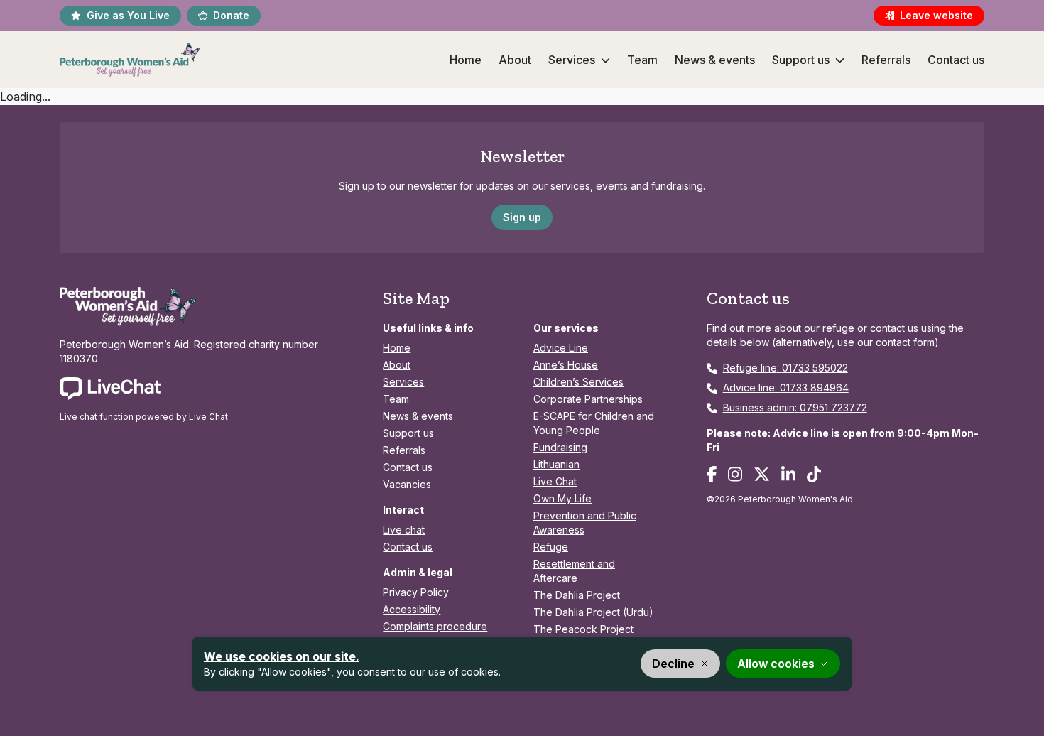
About (515, 60)
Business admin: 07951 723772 (795, 407)
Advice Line (560, 348)
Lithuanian (556, 464)
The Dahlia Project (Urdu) (593, 612)
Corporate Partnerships (588, 399)
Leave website (936, 15)
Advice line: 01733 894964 (786, 387)
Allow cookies (776, 663)
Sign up (522, 217)
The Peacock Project (583, 629)
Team (642, 60)
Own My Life (562, 498)
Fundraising (560, 447)
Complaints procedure (435, 626)
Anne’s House (565, 365)
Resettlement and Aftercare (574, 571)
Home (466, 60)
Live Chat (208, 416)
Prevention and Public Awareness (584, 522)
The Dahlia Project (576, 595)
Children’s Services (578, 382)
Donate (231, 15)
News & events (715, 60)
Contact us (956, 60)
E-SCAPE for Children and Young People (593, 423)
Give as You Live (128, 15)
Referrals (885, 60)
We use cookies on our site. (281, 656)
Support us (801, 60)
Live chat (404, 530)
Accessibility (411, 609)
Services (571, 60)
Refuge (550, 547)
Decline (673, 663)
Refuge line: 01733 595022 (785, 368)
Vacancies (407, 484)
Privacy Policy (416, 592)
